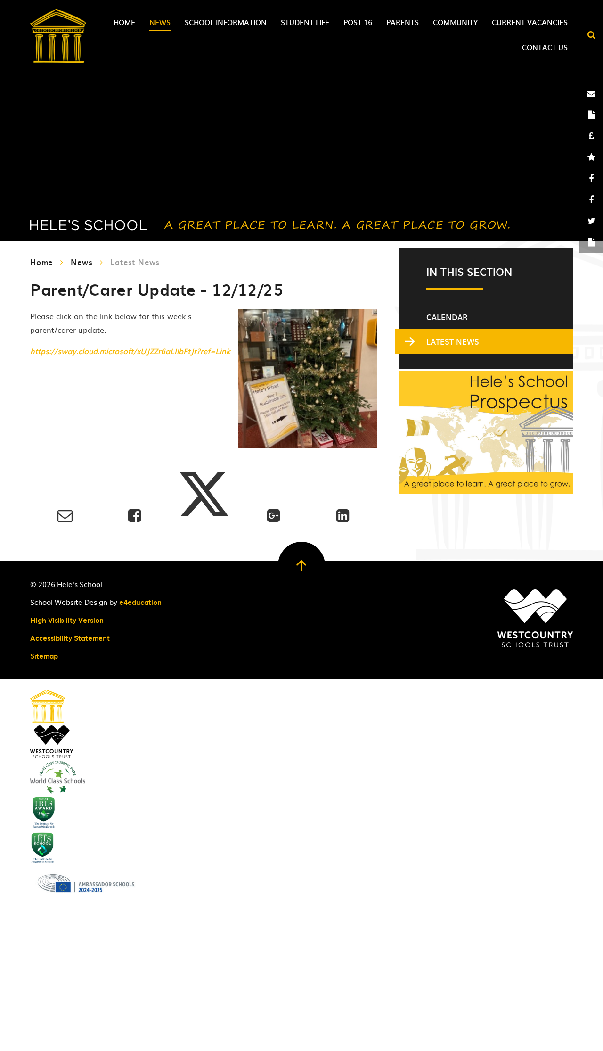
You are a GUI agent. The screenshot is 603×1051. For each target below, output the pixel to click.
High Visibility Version (67, 620)
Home (41, 261)
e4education (140, 602)
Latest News (135, 261)
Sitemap (44, 656)
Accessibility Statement (70, 638)
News (81, 261)
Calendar (447, 317)
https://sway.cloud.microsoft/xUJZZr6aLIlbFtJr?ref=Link (130, 350)
